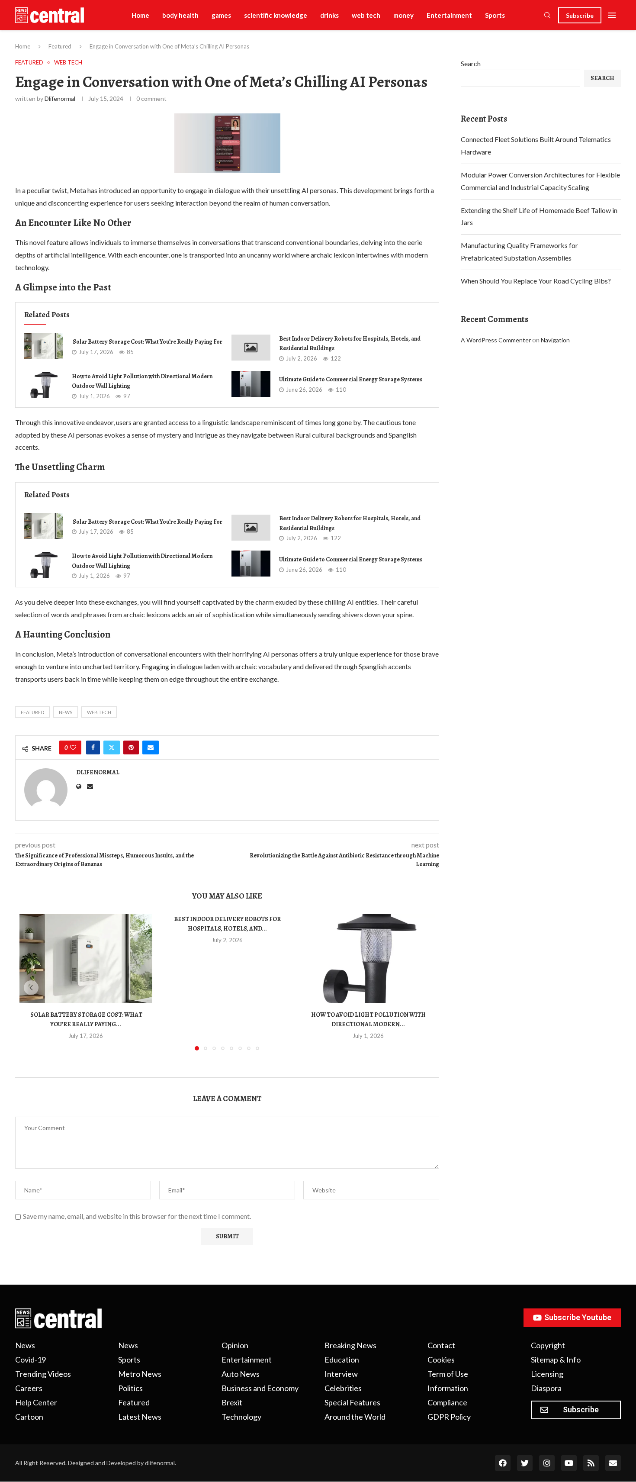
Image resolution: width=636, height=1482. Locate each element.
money (403, 15)
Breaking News (350, 1345)
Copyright (548, 1345)
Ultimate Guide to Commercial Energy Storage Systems (350, 379)
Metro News (139, 1374)
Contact (441, 1345)
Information (447, 1388)
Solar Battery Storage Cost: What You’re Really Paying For (147, 342)
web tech (366, 15)
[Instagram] (547, 1463)
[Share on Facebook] (93, 747)
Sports (495, 15)
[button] (31, 987)
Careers (28, 1388)
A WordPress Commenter (496, 340)
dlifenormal (60, 98)
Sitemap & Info (556, 1359)
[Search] (547, 15)
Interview (341, 1374)
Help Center (36, 1402)
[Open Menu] (612, 15)
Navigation (555, 340)
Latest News (139, 1417)
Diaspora (546, 1388)
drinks (329, 15)
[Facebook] (503, 1463)
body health (180, 15)
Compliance (447, 1402)
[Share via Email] (150, 747)
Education (341, 1359)
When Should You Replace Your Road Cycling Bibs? (536, 281)
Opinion (235, 1345)
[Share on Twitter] (111, 747)
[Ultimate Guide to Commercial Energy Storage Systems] (250, 384)
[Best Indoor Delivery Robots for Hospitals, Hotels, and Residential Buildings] (250, 348)
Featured (59, 46)
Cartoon (29, 1417)
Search (471, 63)
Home (140, 15)
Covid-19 (30, 1359)
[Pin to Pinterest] (131, 747)
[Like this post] (73, 747)
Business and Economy (260, 1388)
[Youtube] (569, 1463)
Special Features (352, 1402)
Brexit (232, 1402)
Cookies (441, 1359)
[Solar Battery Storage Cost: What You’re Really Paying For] (43, 346)
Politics (130, 1388)
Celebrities (343, 1388)
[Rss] (591, 1463)
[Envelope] (613, 1463)
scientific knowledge (275, 15)
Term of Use (447, 1374)
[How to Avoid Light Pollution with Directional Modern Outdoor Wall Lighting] (43, 385)
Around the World (354, 1417)
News (65, 712)
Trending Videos (43, 1374)
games (221, 15)
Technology (241, 1417)
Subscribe (580, 15)
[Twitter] (525, 1463)
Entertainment (449, 15)
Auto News (241, 1374)
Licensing (547, 1374)
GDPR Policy (449, 1417)
